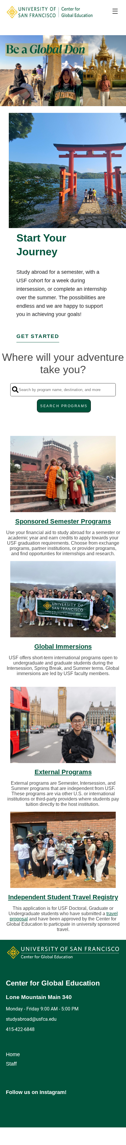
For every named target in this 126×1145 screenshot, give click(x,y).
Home (13, 1054)
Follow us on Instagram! (36, 1092)
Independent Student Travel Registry (63, 897)
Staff (11, 1064)
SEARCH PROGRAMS (64, 406)
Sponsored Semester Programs (63, 521)
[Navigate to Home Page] (50, 12)
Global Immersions (63, 646)
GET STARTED (37, 336)
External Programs (63, 772)
